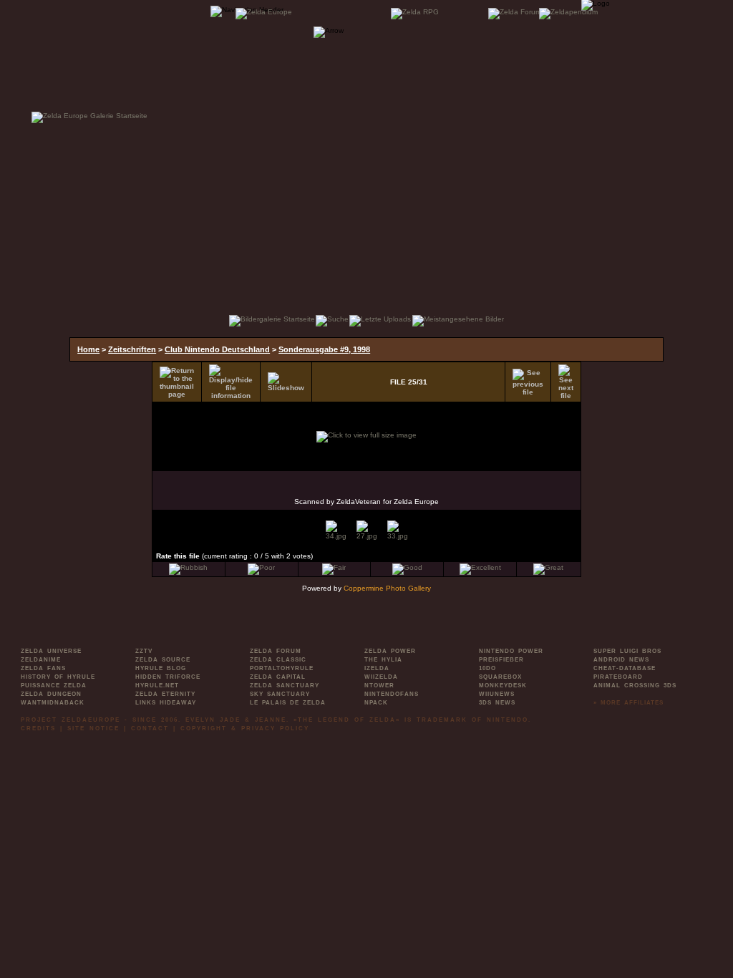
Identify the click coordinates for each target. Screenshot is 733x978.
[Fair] (334, 567)
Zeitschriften (132, 349)
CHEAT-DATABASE (624, 668)
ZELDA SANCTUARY (284, 685)
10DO (487, 668)
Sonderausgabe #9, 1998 (324, 349)
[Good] (407, 567)
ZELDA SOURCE (162, 660)
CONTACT (150, 728)
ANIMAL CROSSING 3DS (634, 685)
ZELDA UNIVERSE (51, 651)
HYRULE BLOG (160, 668)
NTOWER (379, 685)
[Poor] (261, 567)
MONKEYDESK (503, 685)
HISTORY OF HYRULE (58, 677)
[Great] (548, 567)
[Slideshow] (286, 382)
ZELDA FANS (43, 668)
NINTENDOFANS (391, 694)
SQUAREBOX (500, 677)
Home (88, 349)
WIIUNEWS (497, 694)
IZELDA (376, 668)
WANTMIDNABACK (52, 702)
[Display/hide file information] (231, 382)
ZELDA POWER (390, 651)
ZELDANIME (41, 660)
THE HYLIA (383, 660)
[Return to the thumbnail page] (176, 382)
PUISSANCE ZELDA (54, 685)
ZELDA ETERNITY (165, 694)
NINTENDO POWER (511, 651)
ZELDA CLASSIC (278, 660)
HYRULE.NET (157, 685)
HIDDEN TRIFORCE (167, 677)
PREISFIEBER (501, 660)
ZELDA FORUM (275, 651)
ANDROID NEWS (621, 660)
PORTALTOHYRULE (282, 668)
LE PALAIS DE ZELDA (288, 702)
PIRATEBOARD (618, 677)
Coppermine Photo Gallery (387, 588)
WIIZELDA (381, 677)
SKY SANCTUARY (280, 694)
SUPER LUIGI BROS (627, 651)
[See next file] (566, 382)
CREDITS (38, 728)
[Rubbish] (188, 567)
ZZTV (143, 651)
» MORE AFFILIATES (628, 702)
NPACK (376, 702)
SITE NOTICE (93, 728)
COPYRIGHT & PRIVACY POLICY (244, 728)
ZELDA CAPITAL (278, 677)
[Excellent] (480, 567)
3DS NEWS (497, 702)
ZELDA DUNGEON (51, 694)
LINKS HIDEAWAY (165, 702)
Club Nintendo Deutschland (217, 349)
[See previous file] (527, 382)
